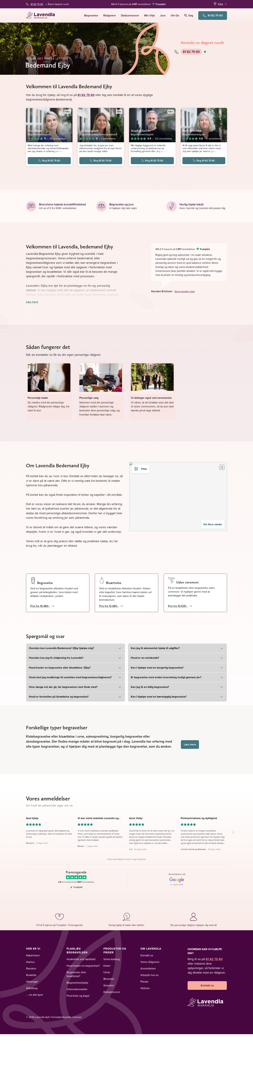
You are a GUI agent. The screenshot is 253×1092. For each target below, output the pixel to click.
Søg (190, 15)
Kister (106, 966)
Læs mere (32, 302)
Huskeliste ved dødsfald (81, 959)
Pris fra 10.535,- (178, 606)
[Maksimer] (221, 467)
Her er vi (33, 949)
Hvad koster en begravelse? (83, 966)
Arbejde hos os (149, 975)
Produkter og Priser (114, 950)
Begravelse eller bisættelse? (76, 974)
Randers (31, 968)
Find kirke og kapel (78, 996)
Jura (163, 15)
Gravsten (108, 985)
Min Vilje (149, 15)
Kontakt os (146, 955)
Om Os (175, 15)
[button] (49, 834)
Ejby (220, 4)
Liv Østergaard (88, 130)
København (33, 955)
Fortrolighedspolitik (61, 1017)
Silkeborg (32, 988)
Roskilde (31, 975)
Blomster (108, 979)
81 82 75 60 (37, 4)
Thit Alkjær (35, 130)
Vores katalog (111, 959)
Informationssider (77, 989)
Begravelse (91, 15)
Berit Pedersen (192, 130)
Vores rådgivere (149, 962)
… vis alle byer (34, 995)
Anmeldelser (148, 968)
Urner (106, 972)
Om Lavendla (150, 949)
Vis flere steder (212, 524)
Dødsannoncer (130, 15)
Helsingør (32, 981)
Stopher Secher (141, 130)
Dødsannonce (111, 992)
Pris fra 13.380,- (109, 606)
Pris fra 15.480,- (40, 606)
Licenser (76, 1017)
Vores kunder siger (184, 291)
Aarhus (30, 962)
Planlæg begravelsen (77, 950)
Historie (145, 988)
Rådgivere (109, 15)
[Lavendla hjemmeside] (42, 15)
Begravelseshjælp (77, 982)
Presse (144, 981)
